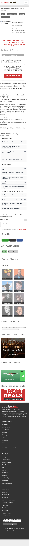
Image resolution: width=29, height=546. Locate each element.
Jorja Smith (5, 440)
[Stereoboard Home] (8, 3)
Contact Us (5, 497)
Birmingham (7, 530)
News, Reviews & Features (8, 500)
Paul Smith (5, 480)
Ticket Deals (5, 505)
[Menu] (26, 2)
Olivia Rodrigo (6, 478)
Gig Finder (5, 510)
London (16, 528)
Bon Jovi (4, 470)
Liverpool (23, 530)
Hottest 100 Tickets (7, 483)
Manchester (21, 528)
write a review (22, 229)
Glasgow (13, 530)
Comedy (22, 14)
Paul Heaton (5, 475)
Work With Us (5, 494)
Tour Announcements (7, 508)
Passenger (5, 435)
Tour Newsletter (6, 515)
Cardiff (18, 530)
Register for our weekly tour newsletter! (12, 519)
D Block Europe (6, 427)
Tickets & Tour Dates (12, 14)
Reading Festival (6, 462)
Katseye (4, 457)
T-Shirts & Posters (6, 513)
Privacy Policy (17, 416)
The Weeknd (5, 465)
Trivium (4, 442)
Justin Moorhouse (5, 17)
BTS (3, 467)
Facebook (19, 240)
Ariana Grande (6, 459)
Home (3, 14)
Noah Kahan (5, 424)
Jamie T (4, 437)
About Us (4, 492)
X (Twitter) (12, 240)
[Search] (21, 2)
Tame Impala (5, 429)
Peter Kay (4, 432)
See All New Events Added (9, 448)
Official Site (5, 240)
